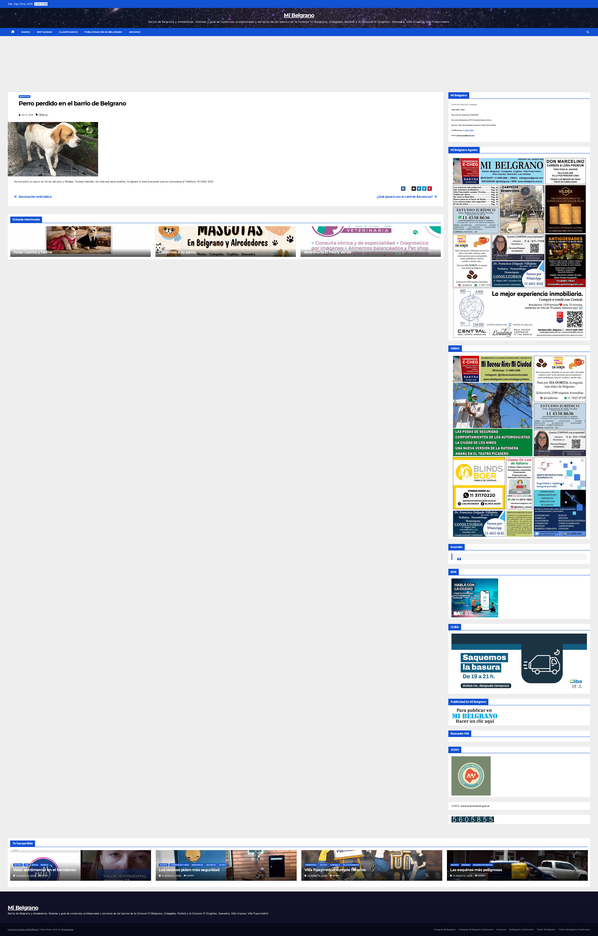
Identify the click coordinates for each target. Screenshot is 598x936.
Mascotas (24, 97)
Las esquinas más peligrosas (476, 870)
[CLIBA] (519, 662)
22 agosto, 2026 (26, 875)
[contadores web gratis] (472, 819)
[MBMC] (519, 445)
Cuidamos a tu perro (177, 252)
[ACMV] (471, 775)
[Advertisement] (299, 59)
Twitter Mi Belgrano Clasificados (574, 929)
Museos (44, 865)
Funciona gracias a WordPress (23, 929)
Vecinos (222, 865)
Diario (25, 32)
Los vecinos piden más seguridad (189, 870)
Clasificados (68, 32)
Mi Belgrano (299, 15)
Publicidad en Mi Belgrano (103, 32)
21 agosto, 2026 (172, 875)
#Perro (43, 114)
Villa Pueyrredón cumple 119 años (335, 870)
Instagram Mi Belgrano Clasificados (476, 929)
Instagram (44, 32)
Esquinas (466, 865)
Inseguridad (197, 865)
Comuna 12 (335, 865)
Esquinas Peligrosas (482, 865)
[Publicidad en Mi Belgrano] (474, 716)
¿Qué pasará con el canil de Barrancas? (405, 197)
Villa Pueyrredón (351, 865)
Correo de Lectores (179, 865)
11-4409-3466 (468, 130)
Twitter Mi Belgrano (546, 929)
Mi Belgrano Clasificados (521, 929)
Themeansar (67, 929)
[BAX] (474, 597)
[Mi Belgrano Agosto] (519, 247)
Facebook (501, 929)
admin (45, 875)
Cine (27, 865)
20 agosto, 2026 (317, 875)
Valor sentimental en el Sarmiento (44, 870)
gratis (35, 865)
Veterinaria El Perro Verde (327, 252)
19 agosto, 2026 (463, 875)
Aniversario (311, 865)
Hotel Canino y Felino (32, 252)
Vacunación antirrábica (35, 197)
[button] (587, 32)
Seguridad (211, 865)
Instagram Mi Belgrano (445, 929)
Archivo (135, 32)
